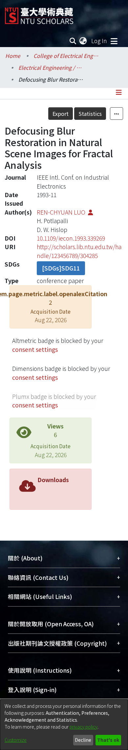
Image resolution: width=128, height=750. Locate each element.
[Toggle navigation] (114, 41)
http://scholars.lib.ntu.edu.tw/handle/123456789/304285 (79, 251)
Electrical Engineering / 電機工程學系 (51, 67)
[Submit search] (73, 41)
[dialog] (64, 724)
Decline (83, 740)
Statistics (90, 113)
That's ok (108, 740)
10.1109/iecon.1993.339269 (71, 238)
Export (61, 113)
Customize (16, 740)
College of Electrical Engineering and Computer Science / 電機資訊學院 (66, 56)
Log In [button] (99, 41)
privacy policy (83, 726)
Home (12, 56)
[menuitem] (83, 41)
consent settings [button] (35, 349)
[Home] (39, 13)
